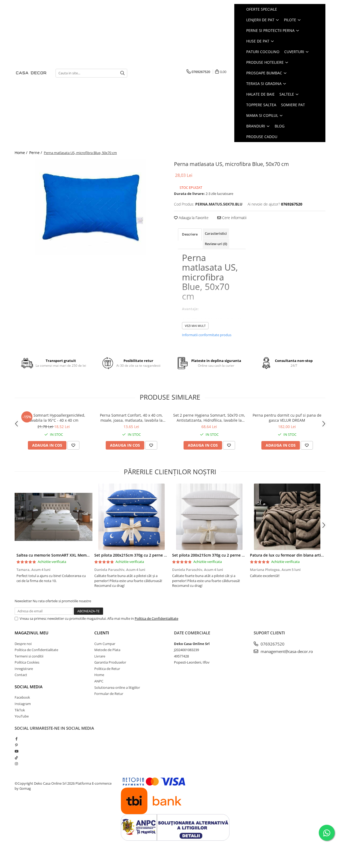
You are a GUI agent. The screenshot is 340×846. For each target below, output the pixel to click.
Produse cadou (261, 136)
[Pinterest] (16, 745)
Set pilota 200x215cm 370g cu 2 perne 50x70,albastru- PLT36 (149, 555)
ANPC (98, 681)
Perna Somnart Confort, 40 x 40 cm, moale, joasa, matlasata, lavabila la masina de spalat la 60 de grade (131, 418)
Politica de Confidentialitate (156, 618)
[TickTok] (16, 757)
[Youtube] (16, 751)
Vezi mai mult (195, 326)
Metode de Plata (107, 649)
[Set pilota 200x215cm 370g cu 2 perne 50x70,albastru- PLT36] (131, 517)
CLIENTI (101, 632)
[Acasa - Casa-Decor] (31, 73)
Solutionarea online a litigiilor (117, 687)
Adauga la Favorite (193, 217)
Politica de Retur (107, 668)
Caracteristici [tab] (216, 233)
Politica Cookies (27, 662)
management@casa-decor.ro (286, 651)
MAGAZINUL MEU (31, 632)
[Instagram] (16, 763)
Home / (21, 152)
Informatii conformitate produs (206, 334)
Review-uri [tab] (216, 243)
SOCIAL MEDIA (28, 686)
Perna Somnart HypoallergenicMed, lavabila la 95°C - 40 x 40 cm (53, 418)
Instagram (23, 703)
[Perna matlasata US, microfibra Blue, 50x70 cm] (90, 207)
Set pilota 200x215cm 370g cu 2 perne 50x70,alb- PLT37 (222, 555)
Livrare (99, 656)
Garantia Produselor (110, 662)
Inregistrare (24, 668)
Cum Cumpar (104, 643)
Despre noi (23, 643)
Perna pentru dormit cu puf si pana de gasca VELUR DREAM (287, 418)
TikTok (20, 710)
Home (99, 674)
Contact (21, 674)
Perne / (36, 152)
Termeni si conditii (29, 656)
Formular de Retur (108, 693)
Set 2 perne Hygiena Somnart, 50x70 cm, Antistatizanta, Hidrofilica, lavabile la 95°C (209, 418)
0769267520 (272, 644)
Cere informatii (233, 217)
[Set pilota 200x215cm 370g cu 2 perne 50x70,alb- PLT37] (209, 517)
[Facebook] (16, 738)
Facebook (22, 697)
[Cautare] (122, 73)
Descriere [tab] (190, 234)
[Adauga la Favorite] (73, 445)
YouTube (22, 716)
